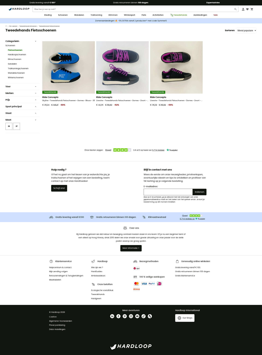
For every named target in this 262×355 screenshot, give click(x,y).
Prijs (7, 100)
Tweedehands (180, 15)
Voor (8, 86)
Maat (8, 120)
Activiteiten (158, 15)
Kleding (48, 15)
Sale (216, 15)
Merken (9, 93)
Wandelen (79, 15)
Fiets (144, 15)
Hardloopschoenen (17, 55)
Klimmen (113, 15)
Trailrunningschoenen (18, 69)
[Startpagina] (7, 26)
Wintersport (129, 15)
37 (16, 126)
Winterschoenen (16, 78)
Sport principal (13, 106)
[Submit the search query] (235, 10)
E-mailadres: (151, 186)
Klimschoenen (14, 59)
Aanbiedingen (200, 15)
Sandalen (12, 64)
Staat (8, 113)
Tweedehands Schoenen (28, 26)
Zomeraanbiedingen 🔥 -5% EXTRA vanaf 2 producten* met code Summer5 (131, 21)
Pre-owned (13, 26)
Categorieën (12, 41)
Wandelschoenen (16, 73)
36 (9, 126)
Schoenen (63, 15)
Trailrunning (96, 15)
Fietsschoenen (15, 50)
